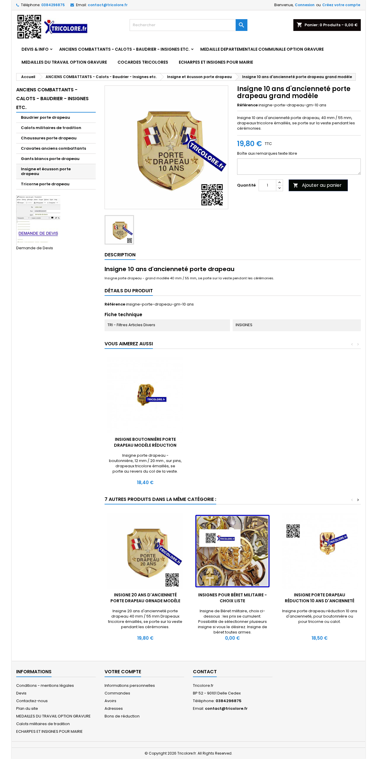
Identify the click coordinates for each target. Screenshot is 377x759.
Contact (205, 671)
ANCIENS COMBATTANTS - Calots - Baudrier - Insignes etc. (124, 49)
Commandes (117, 693)
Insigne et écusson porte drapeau (46, 171)
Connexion (305, 4)
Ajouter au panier (317, 185)
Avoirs (110, 701)
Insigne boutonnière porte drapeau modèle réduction (145, 442)
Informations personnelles (130, 685)
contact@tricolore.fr (108, 4)
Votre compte (123, 671)
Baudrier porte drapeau (45, 117)
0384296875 (53, 4)
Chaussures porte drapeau (49, 138)
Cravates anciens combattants (53, 148)
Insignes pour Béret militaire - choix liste (232, 598)
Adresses (114, 708)
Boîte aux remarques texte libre (267, 153)
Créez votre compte (341, 4)
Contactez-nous (32, 701)
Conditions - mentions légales (45, 685)
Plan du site (27, 708)
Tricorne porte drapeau (45, 184)
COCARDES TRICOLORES (143, 62)
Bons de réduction (122, 716)
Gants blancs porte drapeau (50, 158)
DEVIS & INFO (35, 49)
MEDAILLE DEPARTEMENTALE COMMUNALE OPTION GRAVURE (262, 49)
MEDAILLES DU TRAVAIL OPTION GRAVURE (64, 62)
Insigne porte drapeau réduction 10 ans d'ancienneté (319, 598)
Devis (21, 693)
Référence (247, 105)
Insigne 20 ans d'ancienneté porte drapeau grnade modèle (145, 598)
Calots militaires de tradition (51, 128)
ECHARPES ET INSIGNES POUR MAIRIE (216, 62)
